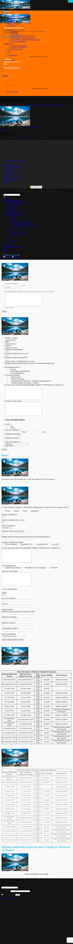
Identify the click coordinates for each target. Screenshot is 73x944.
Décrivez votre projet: (13, 401)
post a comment (34, 127)
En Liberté (11, 20)
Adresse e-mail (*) (12, 438)
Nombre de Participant (14, 350)
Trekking (10, 22)
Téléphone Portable (12, 434)
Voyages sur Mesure (12, 62)
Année (8, 346)
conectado (21, 137)
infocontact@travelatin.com (16, 160)
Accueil (7, 12)
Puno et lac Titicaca (18, 42)
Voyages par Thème (12, 14)
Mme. (13, 428)
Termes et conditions (11, 177)
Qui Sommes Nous (11, 179)
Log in (17, 894)
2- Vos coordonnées (9, 589)
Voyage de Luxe (13, 24)
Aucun (13, 369)
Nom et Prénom (11, 283)
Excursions (11, 26)
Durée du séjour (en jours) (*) (16, 357)
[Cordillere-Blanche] (15, 125)
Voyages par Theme (11, 166)
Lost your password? (9, 898)
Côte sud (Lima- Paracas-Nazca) (23, 38)
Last (44, 432)
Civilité (7, 424)
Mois (7, 342)
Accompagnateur (17, 373)
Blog (5, 64)
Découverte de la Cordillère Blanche (49, 105)
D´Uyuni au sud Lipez (19, 46)
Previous (4, 129)
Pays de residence (12, 442)
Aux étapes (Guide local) (20, 371)
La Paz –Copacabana (19, 48)
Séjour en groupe (17, 379)
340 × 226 (29, 105)
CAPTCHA (9, 308)
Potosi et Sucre (16, 49)
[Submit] (4, 197)
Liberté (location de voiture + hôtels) (24, 383)
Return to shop (12, 92)
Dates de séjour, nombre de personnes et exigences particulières (30, 291)
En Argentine (12, 55)
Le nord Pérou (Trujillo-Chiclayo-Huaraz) (26, 40)
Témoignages (9, 175)
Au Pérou (10, 30)
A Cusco (14, 32)
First (23, 285)
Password (5, 891)
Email (7, 287)
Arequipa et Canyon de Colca (22, 36)
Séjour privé (15, 377)
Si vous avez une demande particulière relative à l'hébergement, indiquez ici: (34, 385)
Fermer (70, 1)
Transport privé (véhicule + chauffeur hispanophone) (31, 381)
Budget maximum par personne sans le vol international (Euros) (29, 363)
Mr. (12, 426)
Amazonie (14, 34)
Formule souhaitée (12, 375)
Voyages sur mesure (11, 172)
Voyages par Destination (14, 28)
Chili (8, 238)
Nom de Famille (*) (12, 430)
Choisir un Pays (11, 338)
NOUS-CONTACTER (12, 255)
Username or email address (12, 885)
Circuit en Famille (13, 18)
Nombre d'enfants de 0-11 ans (16, 353)
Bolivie (9, 44)
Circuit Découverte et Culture (18, 16)
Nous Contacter (10, 181)
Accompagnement (12, 367)
